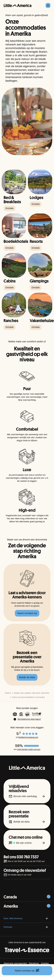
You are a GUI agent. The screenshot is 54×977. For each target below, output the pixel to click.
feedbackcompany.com (28, 737)
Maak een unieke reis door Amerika (31, 693)
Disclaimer (34, 963)
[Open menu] (48, 5)
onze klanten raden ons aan (28, 749)
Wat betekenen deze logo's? (29, 719)
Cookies (45, 963)
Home (8, 693)
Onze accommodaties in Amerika (28, 697)
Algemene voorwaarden (15, 963)
